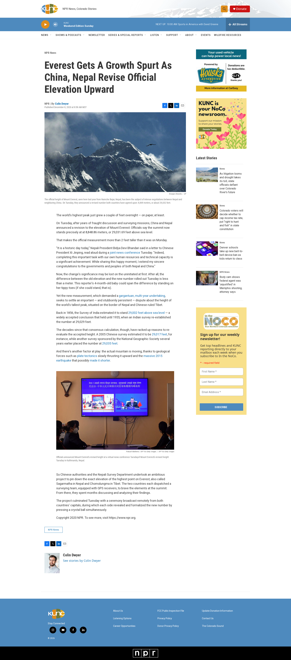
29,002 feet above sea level (146, 312)
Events (206, 35)
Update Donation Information (217, 611)
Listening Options (122, 618)
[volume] (55, 24)
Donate (241, 9)
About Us (118, 611)
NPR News (50, 52)
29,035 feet (109, 343)
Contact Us (208, 618)
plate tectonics (87, 356)
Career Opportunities (124, 626)
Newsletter (97, 35)
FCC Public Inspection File (170, 611)
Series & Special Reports (125, 35)
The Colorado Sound (213, 626)
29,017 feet (159, 334)
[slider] (60, 24)
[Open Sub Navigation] (51, 35)
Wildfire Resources (227, 35)
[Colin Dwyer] (52, 563)
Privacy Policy (164, 618)
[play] (45, 24)
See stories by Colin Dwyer (82, 561)
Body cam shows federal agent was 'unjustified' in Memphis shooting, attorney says (231, 284)
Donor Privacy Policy (168, 626)
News (222, 168)
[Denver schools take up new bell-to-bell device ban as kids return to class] (207, 248)
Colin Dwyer (62, 103)
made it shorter (100, 360)
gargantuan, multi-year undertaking (142, 295)
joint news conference (125, 252)
